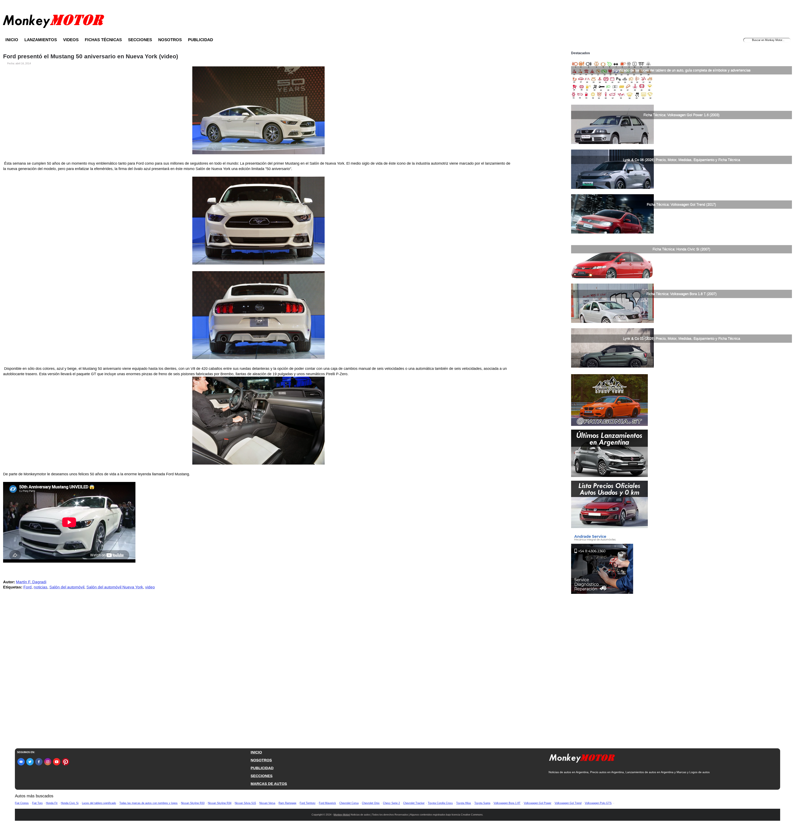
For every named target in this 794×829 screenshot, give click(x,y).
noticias (40, 587)
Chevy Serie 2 (391, 803)
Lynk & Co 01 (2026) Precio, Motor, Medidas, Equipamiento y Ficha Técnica (681, 338)
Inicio (11, 39)
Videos (71, 39)
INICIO (256, 752)
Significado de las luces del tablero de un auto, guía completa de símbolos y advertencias (681, 70)
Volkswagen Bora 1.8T (507, 803)
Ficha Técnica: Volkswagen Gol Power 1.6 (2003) (681, 115)
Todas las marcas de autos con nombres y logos (148, 803)
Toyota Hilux (463, 803)
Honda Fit (51, 803)
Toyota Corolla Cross (440, 803)
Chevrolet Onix (371, 803)
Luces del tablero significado (99, 803)
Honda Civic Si (70, 803)
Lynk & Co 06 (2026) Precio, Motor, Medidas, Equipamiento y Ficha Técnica (681, 160)
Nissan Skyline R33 (192, 803)
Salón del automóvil (66, 587)
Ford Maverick (327, 803)
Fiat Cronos (22, 803)
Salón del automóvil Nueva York (114, 587)
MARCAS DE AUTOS (269, 784)
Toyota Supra (482, 803)
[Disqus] (259, 676)
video (150, 587)
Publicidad (200, 39)
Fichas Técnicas (103, 39)
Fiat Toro (37, 803)
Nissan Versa (267, 803)
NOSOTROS (261, 760)
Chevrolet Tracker (414, 803)
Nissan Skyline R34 (219, 803)
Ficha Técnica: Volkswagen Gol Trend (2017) (681, 204)
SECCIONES (262, 776)
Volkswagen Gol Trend (568, 803)
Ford (27, 587)
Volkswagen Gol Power (537, 803)
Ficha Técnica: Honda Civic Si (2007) (681, 249)
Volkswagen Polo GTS (598, 803)
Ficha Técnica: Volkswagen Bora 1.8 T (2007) (681, 294)
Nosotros (170, 39)
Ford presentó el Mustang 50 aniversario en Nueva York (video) (90, 56)
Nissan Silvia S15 (245, 803)
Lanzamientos (40, 39)
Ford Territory (308, 803)
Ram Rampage (287, 803)
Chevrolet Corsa (349, 803)
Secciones (140, 39)
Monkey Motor (341, 814)
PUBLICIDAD (262, 768)
